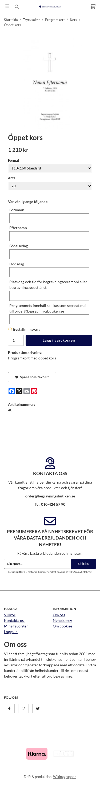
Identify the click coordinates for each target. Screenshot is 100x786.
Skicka (83, 563)
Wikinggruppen (64, 777)
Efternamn (18, 227)
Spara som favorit (33, 377)
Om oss (59, 615)
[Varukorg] (92, 6)
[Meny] (7, 6)
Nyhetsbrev (62, 620)
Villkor (9, 615)
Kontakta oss (14, 620)
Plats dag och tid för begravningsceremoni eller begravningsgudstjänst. (48, 284)
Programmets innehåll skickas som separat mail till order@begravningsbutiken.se (48, 308)
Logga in (11, 631)
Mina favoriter (16, 626)
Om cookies (62, 626)
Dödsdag (16, 264)
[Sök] (16, 6)
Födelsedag (18, 246)
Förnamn (16, 210)
